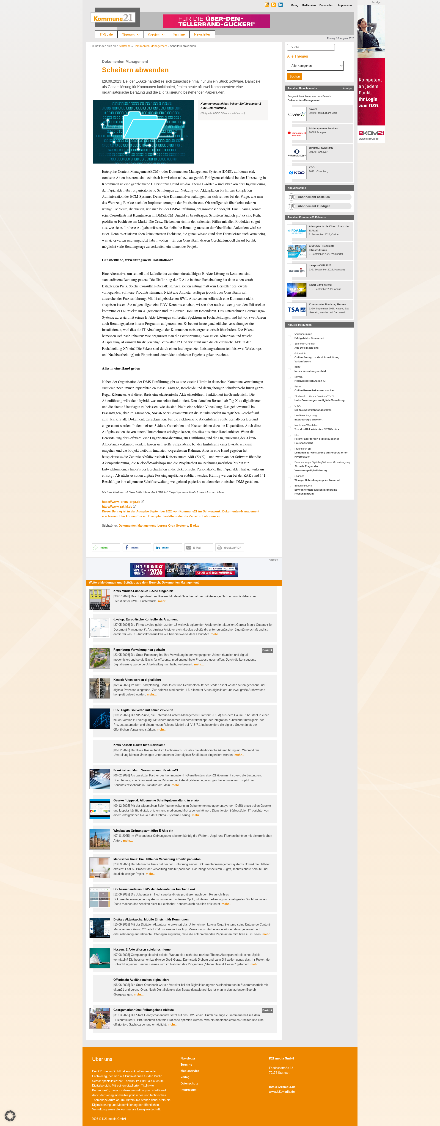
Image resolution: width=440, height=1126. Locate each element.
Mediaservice (190, 1071)
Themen (128, 34)
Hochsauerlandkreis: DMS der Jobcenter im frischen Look (154, 889)
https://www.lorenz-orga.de (121, 501)
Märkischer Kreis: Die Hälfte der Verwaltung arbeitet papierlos (157, 859)
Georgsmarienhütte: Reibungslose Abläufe (143, 1010)
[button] (184, 131)
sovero (313, 109)
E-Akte (194, 525)
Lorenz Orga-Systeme (172, 525)
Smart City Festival (320, 285)
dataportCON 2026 (320, 265)
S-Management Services (323, 128)
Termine (179, 34)
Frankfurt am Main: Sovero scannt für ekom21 (145, 770)
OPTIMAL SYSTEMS (321, 148)
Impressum (189, 1089)
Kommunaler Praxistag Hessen (327, 304)
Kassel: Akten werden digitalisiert (137, 679)
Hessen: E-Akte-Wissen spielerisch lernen (142, 949)
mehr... (163, 601)
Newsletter (202, 34)
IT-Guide (106, 34)
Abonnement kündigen (314, 206)
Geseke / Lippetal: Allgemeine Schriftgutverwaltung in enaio (156, 800)
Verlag (185, 1077)
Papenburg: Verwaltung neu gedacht (139, 649)
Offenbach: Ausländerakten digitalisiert (141, 979)
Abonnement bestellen (314, 197)
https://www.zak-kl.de (117, 506)
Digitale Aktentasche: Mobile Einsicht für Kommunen (151, 919)
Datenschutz (189, 1083)
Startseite (125, 46)
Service (154, 34)
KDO (312, 167)
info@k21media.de (282, 1087)
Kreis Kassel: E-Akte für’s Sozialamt (139, 745)
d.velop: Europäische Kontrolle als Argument (145, 619)
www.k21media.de (282, 1091)
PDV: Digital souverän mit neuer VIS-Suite (143, 710)
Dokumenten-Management (150, 46)
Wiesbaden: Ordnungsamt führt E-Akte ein (143, 830)
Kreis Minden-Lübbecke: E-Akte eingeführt (143, 591)
